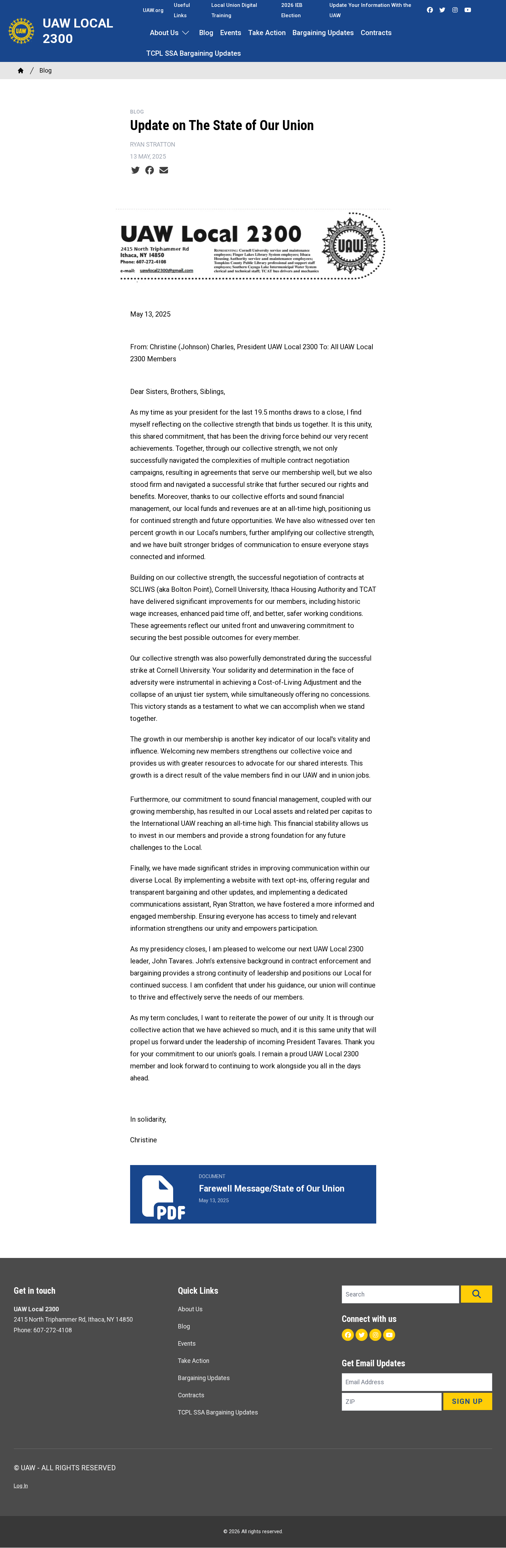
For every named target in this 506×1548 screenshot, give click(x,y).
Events (230, 33)
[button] (476, 1294)
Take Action (267, 33)
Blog (206, 33)
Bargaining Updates (323, 33)
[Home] (20, 70)
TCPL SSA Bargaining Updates (193, 53)
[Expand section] (185, 32)
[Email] (163, 170)
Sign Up (467, 1401)
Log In (21, 1486)
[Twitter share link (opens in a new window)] (135, 170)
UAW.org (153, 10)
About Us (164, 33)
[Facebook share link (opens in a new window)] (149, 170)
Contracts (376, 33)
